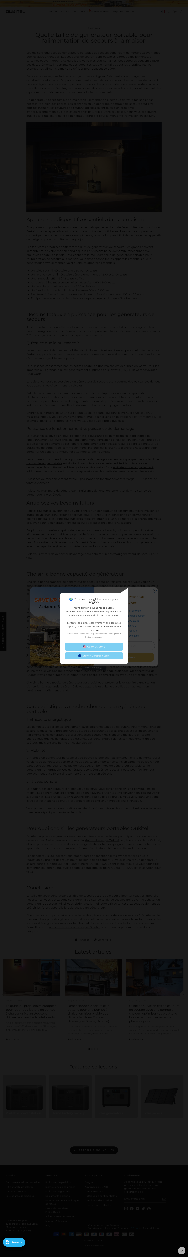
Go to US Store (96, 646)
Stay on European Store (96, 655)
